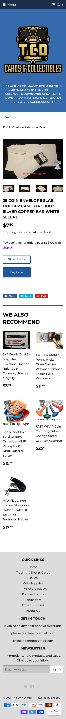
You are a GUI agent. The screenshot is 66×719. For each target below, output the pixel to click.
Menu (11, 4)
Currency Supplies (33, 589)
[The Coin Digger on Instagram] (38, 687)
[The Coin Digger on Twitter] (26, 687)
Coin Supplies (33, 583)
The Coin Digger (22, 697)
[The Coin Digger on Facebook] (32, 687)
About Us (33, 610)
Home (6, 116)
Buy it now (16, 272)
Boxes (33, 578)
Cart (59, 4)
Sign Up (56, 669)
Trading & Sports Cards (33, 572)
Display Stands (33, 594)
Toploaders (33, 600)
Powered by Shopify (48, 697)
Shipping (9, 232)
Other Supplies (33, 605)
